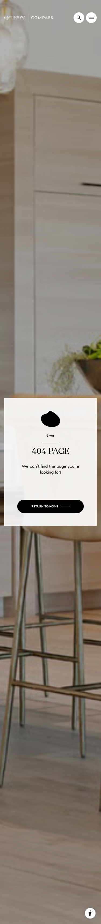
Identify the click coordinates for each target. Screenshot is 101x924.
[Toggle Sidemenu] (91, 17)
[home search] (79, 17)
